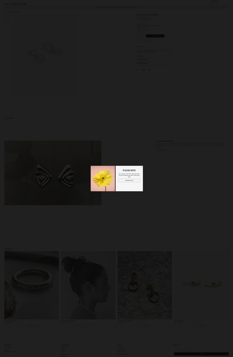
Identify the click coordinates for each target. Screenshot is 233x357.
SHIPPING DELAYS (129, 180)
